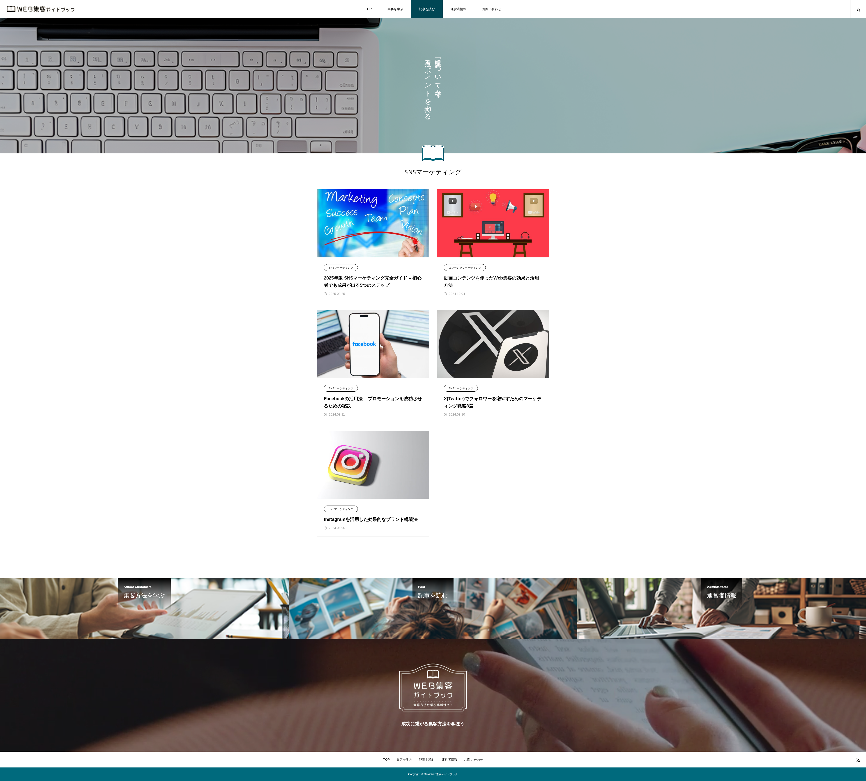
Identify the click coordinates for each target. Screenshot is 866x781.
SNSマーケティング (341, 267)
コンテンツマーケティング (465, 267)
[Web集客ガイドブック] (40, 9)
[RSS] (858, 760)
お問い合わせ (491, 9)
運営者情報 (458, 9)
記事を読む (427, 9)
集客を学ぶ (395, 9)
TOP (368, 9)
